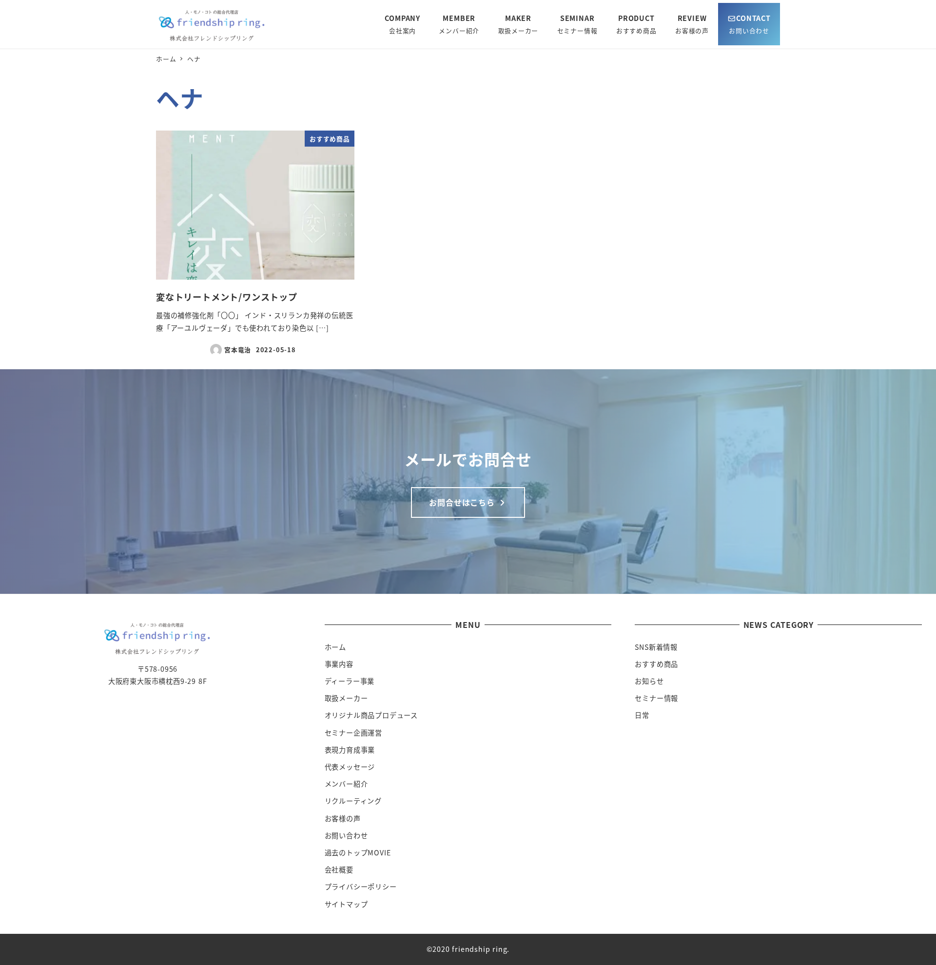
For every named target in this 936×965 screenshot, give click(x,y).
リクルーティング (353, 801)
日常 (642, 715)
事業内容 (339, 664)
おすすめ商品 (656, 664)
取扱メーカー (346, 698)
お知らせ (649, 681)
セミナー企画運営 (353, 733)
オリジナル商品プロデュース (371, 715)
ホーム (335, 647)
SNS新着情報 (656, 647)
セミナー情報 (656, 698)
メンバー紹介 (346, 784)
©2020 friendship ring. (468, 949)
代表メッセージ (350, 767)
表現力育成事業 (350, 750)
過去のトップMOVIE (358, 852)
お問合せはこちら (463, 502)
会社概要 (339, 869)
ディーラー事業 (350, 681)
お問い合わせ (346, 835)
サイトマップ (346, 904)
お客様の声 (343, 818)
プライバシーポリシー (361, 886)
